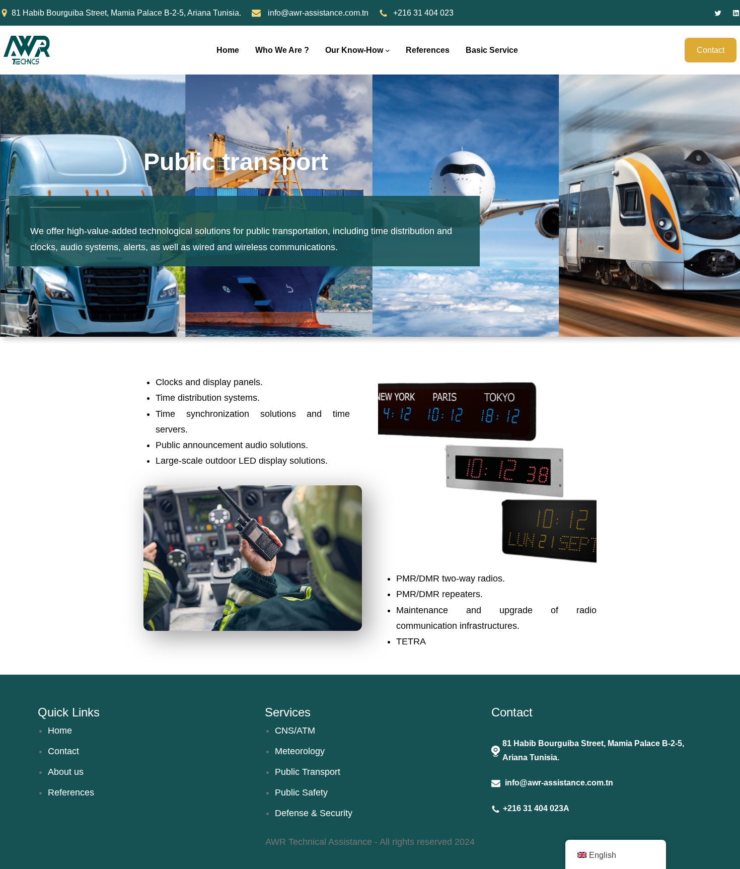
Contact (710, 50)
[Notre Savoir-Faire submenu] (387, 50)
